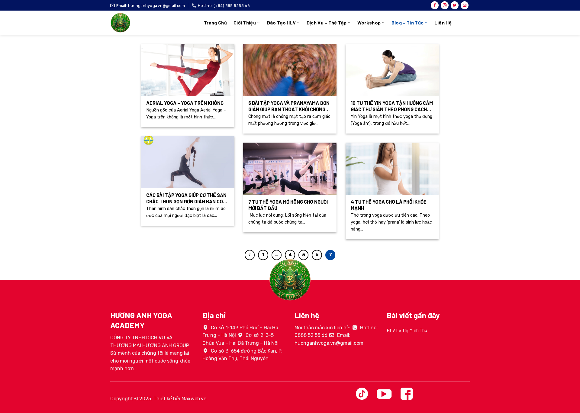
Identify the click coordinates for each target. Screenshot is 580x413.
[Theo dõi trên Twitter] (455, 5)
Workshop (369, 22)
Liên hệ (443, 22)
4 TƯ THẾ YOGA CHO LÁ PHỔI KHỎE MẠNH (389, 204)
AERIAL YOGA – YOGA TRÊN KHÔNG (185, 103)
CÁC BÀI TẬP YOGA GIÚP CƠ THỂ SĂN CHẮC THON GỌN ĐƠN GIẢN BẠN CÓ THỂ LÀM (186, 198)
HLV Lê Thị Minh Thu (407, 330)
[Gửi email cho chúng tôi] (465, 5)
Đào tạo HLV (281, 22)
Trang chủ (215, 22)
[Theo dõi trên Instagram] (445, 5)
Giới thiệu (245, 22)
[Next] (470, 338)
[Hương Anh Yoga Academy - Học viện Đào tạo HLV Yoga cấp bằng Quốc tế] (152, 23)
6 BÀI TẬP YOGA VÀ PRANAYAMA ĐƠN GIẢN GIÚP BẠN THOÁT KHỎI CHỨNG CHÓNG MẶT (289, 106)
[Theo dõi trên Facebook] (435, 5)
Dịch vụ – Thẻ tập (326, 22)
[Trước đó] (250, 255)
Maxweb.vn (194, 399)
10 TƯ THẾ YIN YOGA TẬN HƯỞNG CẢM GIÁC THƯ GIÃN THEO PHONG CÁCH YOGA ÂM (392, 106)
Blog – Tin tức (408, 22)
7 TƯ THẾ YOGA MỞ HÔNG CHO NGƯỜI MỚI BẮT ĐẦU (288, 204)
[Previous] (385, 338)
